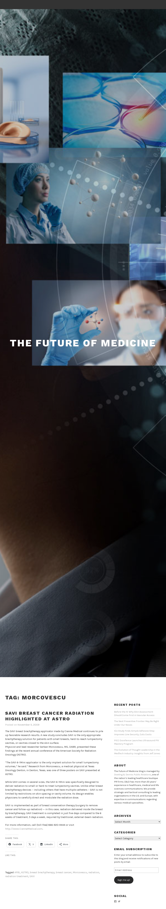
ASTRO (25, 872)
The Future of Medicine (83, 343)
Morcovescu (80, 872)
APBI (17, 872)
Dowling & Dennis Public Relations (132, 774)
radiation (93, 872)
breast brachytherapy (42, 872)
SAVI (32, 876)
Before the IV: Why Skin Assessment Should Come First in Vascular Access (134, 713)
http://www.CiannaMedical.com (23, 828)
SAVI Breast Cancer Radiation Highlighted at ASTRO (49, 716)
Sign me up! (124, 880)
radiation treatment (16, 876)
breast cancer (63, 872)
